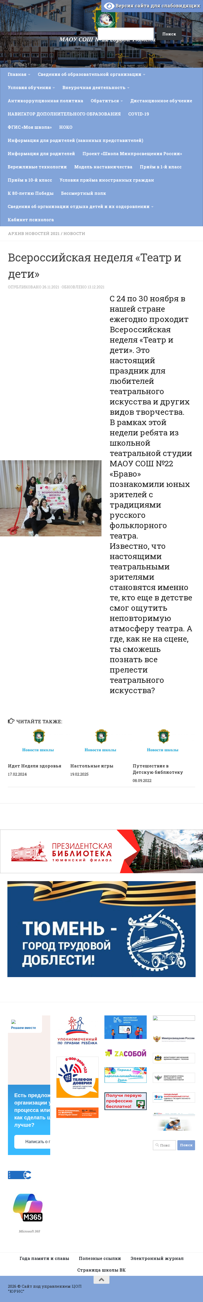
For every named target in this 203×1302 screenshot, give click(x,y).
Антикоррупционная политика (45, 100)
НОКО (65, 127)
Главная (17, 74)
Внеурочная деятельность (94, 87)
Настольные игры (91, 766)
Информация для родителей (41, 153)
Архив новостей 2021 (34, 233)
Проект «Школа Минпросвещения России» (132, 153)
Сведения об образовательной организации (89, 74)
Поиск (91, 11)
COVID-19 (138, 114)
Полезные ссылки (100, 1258)
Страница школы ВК (101, 1270)
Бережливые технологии (37, 166)
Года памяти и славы (44, 1258)
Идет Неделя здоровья (34, 766)
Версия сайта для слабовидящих (157, 5)
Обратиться (105, 100)
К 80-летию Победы (31, 193)
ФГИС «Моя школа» (30, 127)
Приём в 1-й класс (161, 166)
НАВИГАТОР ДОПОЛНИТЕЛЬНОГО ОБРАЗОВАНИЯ (64, 114)
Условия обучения (29, 87)
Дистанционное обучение (161, 100)
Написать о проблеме (46, 1141)
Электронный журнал (157, 1258)
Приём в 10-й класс (30, 180)
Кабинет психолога (31, 219)
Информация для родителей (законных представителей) (75, 140)
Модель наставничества (103, 166)
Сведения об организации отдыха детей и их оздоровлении (79, 206)
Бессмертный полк (83, 193)
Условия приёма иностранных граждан (106, 180)
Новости (74, 233)
